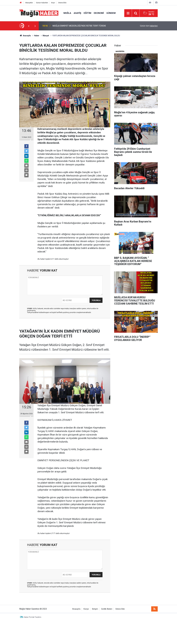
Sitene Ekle (62, 3)
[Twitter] (26, 151)
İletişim (95, 609)
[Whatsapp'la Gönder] (26, 161)
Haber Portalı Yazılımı (32, 617)
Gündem (111, 13)
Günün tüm (149, 26)
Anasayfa (76, 609)
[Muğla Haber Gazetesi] (38, 13)
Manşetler (29, 3)
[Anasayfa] (20, 3)
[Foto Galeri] (156, 2)
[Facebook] (26, 146)
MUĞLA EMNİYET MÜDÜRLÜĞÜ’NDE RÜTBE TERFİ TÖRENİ (79, 24)
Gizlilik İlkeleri (106, 609)
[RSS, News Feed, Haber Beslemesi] (154, 609)
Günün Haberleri (42, 3)
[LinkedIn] (26, 156)
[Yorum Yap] (26, 175)
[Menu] (128, 13)
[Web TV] (150, 2)
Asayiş (77, 13)
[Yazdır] (26, 170)
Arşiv (53, 3)
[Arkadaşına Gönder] (26, 165)
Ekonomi (99, 13)
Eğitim (87, 13)
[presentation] (28, 25)
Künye (86, 609)
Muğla (67, 13)
